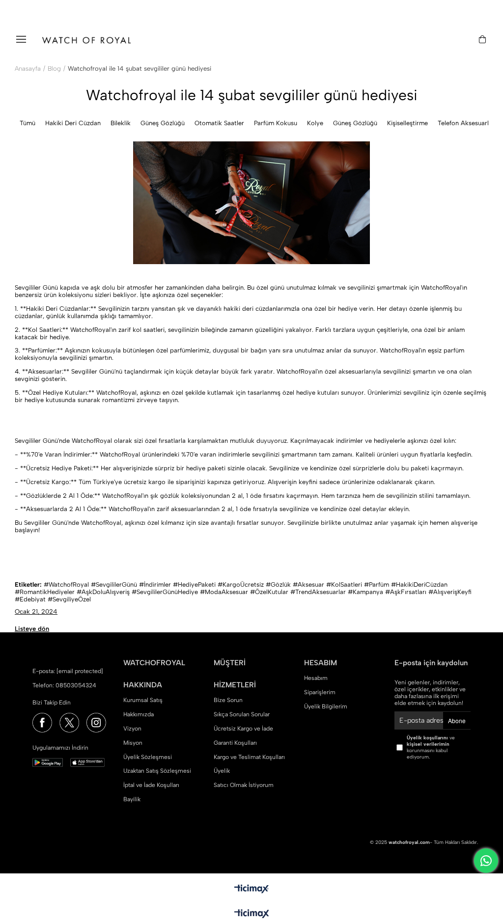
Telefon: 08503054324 (64, 685)
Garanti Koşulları (235, 742)
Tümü (27, 123)
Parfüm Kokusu (275, 123)
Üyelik (222, 770)
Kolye (315, 123)
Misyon (132, 742)
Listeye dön (32, 628)
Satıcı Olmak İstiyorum (244, 785)
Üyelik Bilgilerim (325, 706)
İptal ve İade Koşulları (151, 785)
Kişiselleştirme (407, 123)
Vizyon (132, 728)
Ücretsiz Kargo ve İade (243, 728)
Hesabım (316, 678)
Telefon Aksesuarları (467, 123)
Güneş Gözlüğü (162, 123)
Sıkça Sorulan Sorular (242, 714)
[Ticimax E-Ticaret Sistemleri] (251, 914)
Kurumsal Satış (143, 700)
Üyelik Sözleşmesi (147, 757)
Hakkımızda (138, 714)
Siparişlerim (319, 692)
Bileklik (121, 123)
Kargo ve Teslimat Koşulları (249, 757)
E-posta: (67, 671)
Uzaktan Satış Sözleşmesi (157, 770)
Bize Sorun (228, 700)
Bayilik (131, 799)
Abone (457, 720)
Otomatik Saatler (219, 123)
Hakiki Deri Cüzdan (73, 123)
